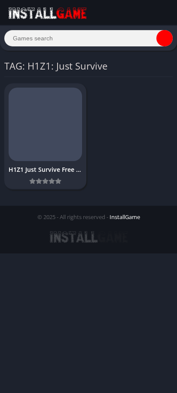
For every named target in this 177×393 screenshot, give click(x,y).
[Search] (164, 38)
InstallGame (125, 217)
